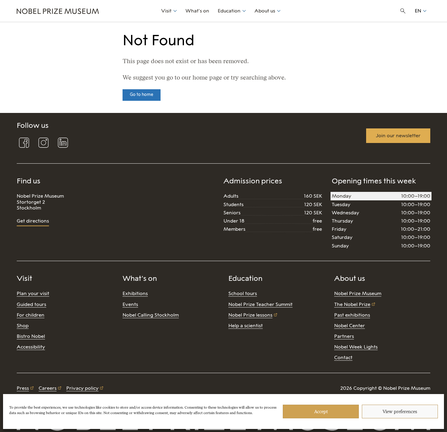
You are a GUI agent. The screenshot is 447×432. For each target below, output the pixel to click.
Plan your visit (33, 293)
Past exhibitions (352, 315)
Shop (23, 325)
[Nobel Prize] (85, 11)
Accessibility (31, 347)
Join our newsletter (398, 135)
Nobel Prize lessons (250, 315)
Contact (343, 357)
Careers (48, 388)
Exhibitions (135, 293)
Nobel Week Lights (356, 347)
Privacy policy (82, 388)
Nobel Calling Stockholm (151, 315)
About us (265, 11)
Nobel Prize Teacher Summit (260, 304)
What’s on (197, 11)
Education (229, 11)
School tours (242, 293)
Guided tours (31, 304)
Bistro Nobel (31, 336)
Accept (321, 411)
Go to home (141, 94)
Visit (166, 11)
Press (23, 388)
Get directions (33, 221)
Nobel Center (349, 325)
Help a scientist (245, 325)
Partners (344, 336)
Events (130, 304)
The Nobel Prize (352, 304)
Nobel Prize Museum (357, 293)
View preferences (400, 411)
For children (30, 315)
